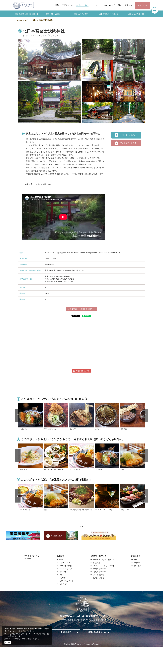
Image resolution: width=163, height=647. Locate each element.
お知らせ (63, 583)
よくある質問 (98, 574)
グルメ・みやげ (108, 5)
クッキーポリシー (17, 638)
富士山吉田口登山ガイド (29, 14)
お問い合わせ (98, 577)
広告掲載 (96, 562)
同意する (7, 642)
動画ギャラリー (99, 568)
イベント (95, 5)
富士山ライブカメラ (111, 14)
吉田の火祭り (83, 14)
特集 (57, 5)
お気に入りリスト (66, 580)
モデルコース (67, 5)
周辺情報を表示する (82, 371)
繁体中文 (137, 565)
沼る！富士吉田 (56, 14)
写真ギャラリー (99, 571)
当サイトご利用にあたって (104, 559)
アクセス (128, 5)
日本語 (136, 559)
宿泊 (120, 5)
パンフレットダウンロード (104, 565)
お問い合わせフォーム (97, 632)
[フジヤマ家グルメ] (99, 535)
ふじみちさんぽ (138, 14)
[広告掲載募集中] (23, 535)
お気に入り (144, 5)
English (137, 562)
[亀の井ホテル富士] (61, 535)
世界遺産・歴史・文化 (43, 184)
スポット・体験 (82, 5)
